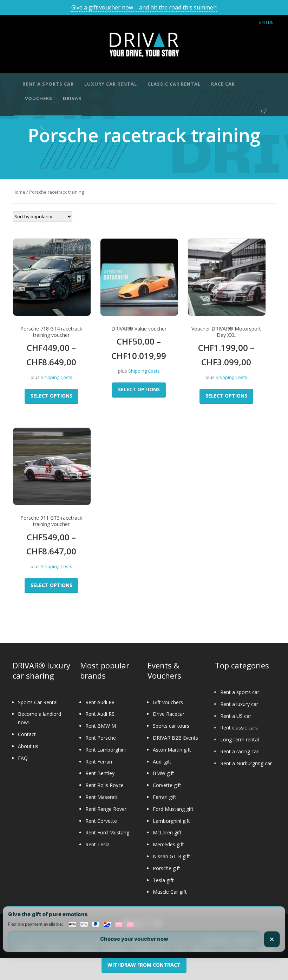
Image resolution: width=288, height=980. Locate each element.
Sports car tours (171, 725)
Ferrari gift (164, 797)
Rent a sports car (239, 692)
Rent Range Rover (105, 809)
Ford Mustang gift (173, 809)
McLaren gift (167, 832)
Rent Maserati (101, 797)
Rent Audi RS (99, 714)
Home (19, 192)
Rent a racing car (239, 751)
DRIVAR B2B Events (175, 737)
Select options (51, 395)
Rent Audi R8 (99, 702)
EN (262, 22)
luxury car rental (110, 84)
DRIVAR (72, 98)
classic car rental (174, 84)
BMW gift (163, 773)
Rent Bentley (99, 773)
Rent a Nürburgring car (246, 763)
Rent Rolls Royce (104, 785)
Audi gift (162, 761)
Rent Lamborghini (105, 749)
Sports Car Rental (38, 702)
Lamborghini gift (171, 821)
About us (28, 746)
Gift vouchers (168, 702)
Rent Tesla (97, 844)
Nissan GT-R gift (171, 856)
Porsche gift (166, 868)
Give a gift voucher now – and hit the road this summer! (144, 7)
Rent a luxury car (239, 704)
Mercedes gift (168, 844)
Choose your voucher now (134, 938)
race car (223, 84)
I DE (270, 22)
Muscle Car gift (170, 891)
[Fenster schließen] (272, 939)
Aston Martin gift (172, 749)
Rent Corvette (101, 821)
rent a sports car (48, 84)
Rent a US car (235, 716)
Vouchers (38, 98)
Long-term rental (239, 739)
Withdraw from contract (144, 964)
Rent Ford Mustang (107, 832)
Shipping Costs (56, 377)
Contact (27, 734)
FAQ (23, 758)
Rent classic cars (239, 727)
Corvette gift (167, 785)
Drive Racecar (168, 714)
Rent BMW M (100, 725)
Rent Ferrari (98, 761)
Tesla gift (163, 880)
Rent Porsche (100, 737)
